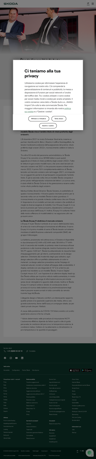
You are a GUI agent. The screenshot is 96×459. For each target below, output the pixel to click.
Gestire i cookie (48, 126)
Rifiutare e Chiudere (38, 118)
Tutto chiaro (59, 118)
